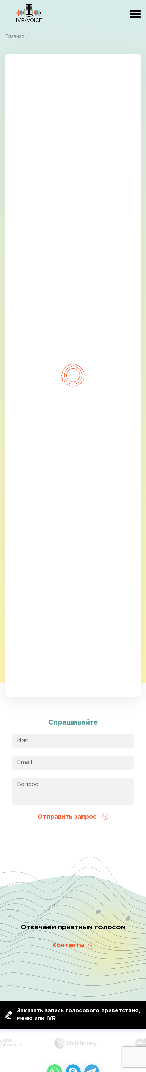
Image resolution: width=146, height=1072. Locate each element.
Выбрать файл (73, 208)
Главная (14, 37)
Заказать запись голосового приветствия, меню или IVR (78, 1014)
